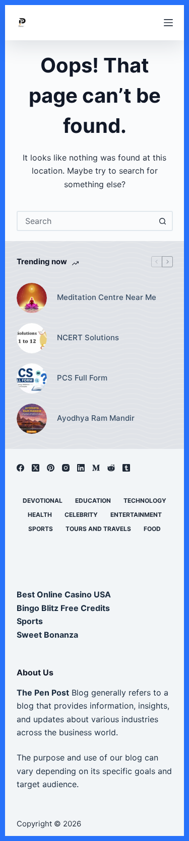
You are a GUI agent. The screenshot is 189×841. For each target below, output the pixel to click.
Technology (144, 500)
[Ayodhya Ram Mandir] (32, 419)
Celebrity (81, 514)
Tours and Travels (98, 528)
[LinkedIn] (81, 468)
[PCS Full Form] (32, 378)
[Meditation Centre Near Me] (32, 298)
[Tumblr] (126, 468)
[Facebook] (20, 468)
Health (40, 514)
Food (152, 528)
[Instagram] (66, 468)
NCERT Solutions (88, 337)
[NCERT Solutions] (32, 338)
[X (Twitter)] (35, 468)
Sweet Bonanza (47, 635)
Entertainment (136, 514)
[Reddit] (111, 468)
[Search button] (163, 221)
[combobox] (86, 221)
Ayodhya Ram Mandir (96, 418)
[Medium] (96, 468)
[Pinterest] (50, 468)
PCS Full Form (82, 378)
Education (93, 500)
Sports (40, 528)
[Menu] (168, 22)
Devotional (42, 500)
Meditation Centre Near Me (106, 297)
